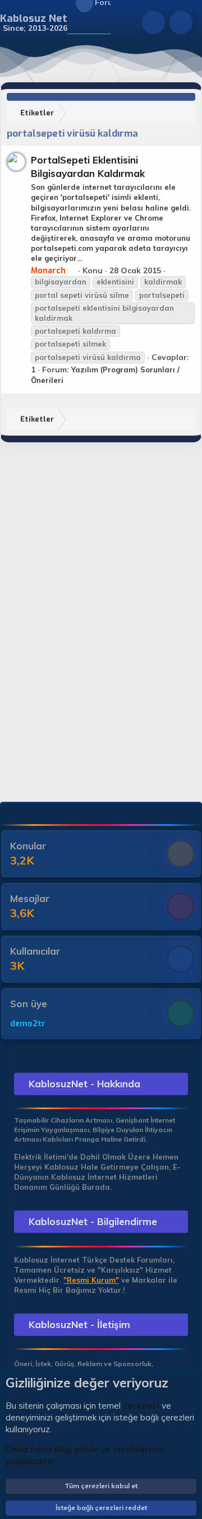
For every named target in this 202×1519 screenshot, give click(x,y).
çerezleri (141, 1405)
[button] (74, 23)
